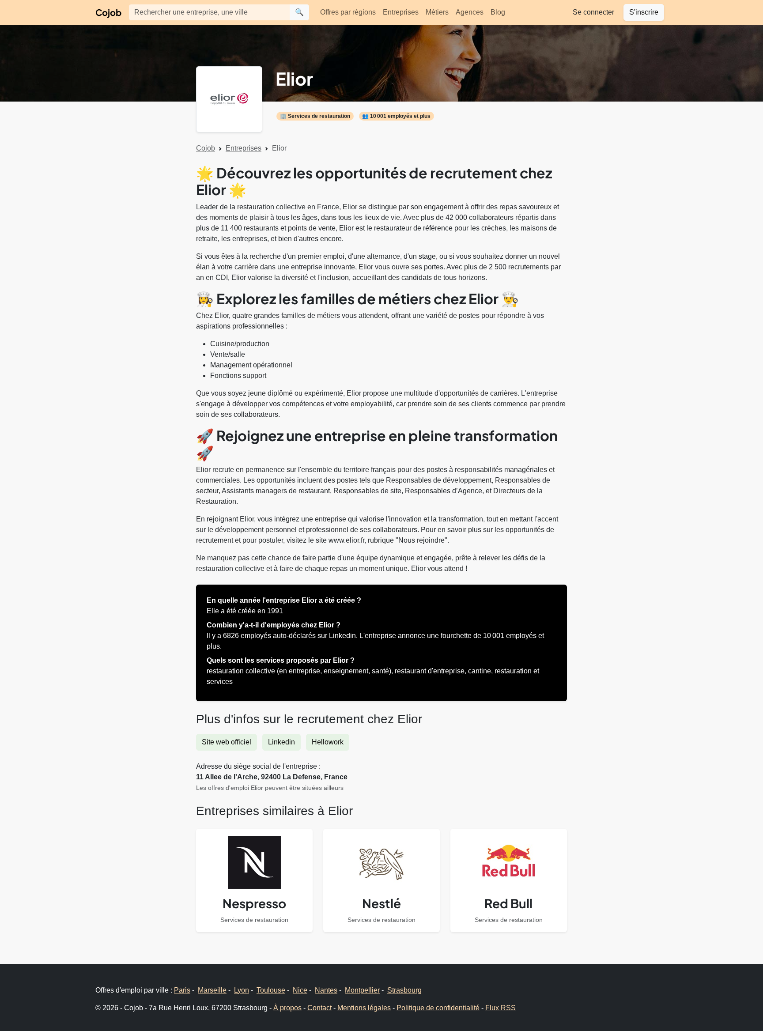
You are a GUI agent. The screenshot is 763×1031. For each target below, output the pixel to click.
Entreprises (401, 12)
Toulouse (271, 990)
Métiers (437, 12)
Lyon (241, 990)
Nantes (326, 990)
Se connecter (593, 12)
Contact (319, 1008)
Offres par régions (348, 12)
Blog (498, 12)
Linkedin (281, 742)
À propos (287, 1008)
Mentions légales (364, 1008)
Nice (300, 990)
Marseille (212, 990)
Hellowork (328, 742)
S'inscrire (643, 12)
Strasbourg (404, 990)
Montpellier (362, 990)
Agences (469, 12)
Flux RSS (500, 1008)
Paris (182, 990)
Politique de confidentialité (438, 1008)
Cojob (108, 12)
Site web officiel (226, 742)
